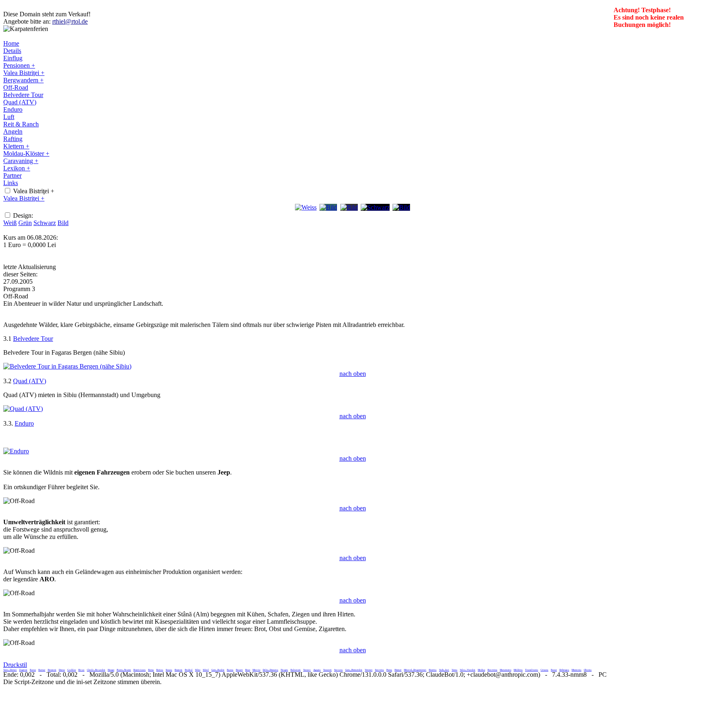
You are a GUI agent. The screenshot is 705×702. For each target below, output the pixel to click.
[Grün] (328, 207)
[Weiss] (306, 207)
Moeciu (256, 670)
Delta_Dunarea (270, 670)
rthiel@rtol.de (70, 21)
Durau (62, 670)
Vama (454, 670)
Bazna (230, 670)
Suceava (338, 670)
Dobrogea (564, 670)
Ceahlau (71, 670)
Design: (23, 215)
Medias (481, 670)
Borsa (151, 670)
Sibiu (197, 670)
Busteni (178, 670)
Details (12, 50)
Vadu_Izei (444, 670)
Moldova (518, 670)
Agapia (317, 670)
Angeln (12, 131)
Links (10, 182)
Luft (8, 116)
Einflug (12, 58)
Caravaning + (20, 160)
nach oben (352, 373)
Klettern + (16, 146)
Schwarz (44, 222)
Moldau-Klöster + (26, 153)
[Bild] (401, 207)
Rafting (12, 138)
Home (11, 43)
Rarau (33, 670)
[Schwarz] (375, 207)
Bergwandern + (23, 80)
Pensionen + (19, 65)
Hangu (111, 670)
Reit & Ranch (21, 124)
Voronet (368, 670)
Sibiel (206, 670)
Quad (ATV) (19, 102)
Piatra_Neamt (124, 670)
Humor (398, 670)
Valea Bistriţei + (23, 72)
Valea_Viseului (467, 670)
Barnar (41, 670)
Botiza (159, 670)
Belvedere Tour (23, 94)
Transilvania (531, 670)
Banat (554, 670)
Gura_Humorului (353, 670)
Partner (12, 175)
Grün (25, 222)
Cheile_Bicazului (96, 670)
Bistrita (433, 670)
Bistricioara (139, 670)
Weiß (10, 222)
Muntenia (576, 670)
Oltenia (588, 670)
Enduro (12, 109)
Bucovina (492, 670)
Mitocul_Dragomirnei (415, 670)
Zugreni (23, 670)
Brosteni (52, 670)
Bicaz (81, 670)
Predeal (189, 670)
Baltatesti (295, 670)
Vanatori (327, 670)
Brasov (239, 670)
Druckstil (15, 664)
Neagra (284, 670)
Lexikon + (16, 168)
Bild (63, 222)
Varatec (307, 670)
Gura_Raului (217, 670)
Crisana (544, 670)
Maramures (505, 670)
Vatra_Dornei (10, 670)
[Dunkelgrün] (349, 207)
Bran (247, 670)
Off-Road (15, 87)
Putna (389, 670)
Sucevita (379, 670)
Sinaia (169, 670)
